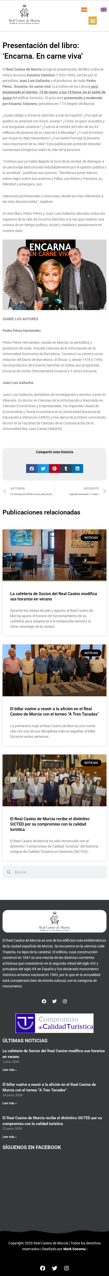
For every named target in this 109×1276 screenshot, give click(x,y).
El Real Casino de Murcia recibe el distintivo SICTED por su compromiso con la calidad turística (49, 824)
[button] (92, 20)
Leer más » (10, 1070)
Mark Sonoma (74, 1249)
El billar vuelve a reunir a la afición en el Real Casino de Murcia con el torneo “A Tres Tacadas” (54, 711)
